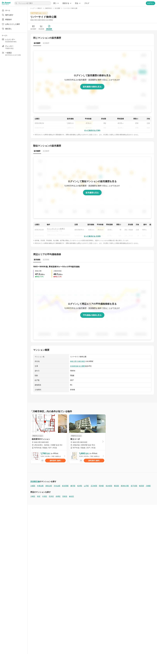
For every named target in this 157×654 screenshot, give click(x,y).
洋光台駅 (57, 486)
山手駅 (86, 486)
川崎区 (32, 496)
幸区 (38, 496)
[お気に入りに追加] (42, 460)
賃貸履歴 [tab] (46, 43)
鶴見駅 (141, 486)
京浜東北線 (74, 366)
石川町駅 (94, 486)
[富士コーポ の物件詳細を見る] (87, 457)
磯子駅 (72, 486)
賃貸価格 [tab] (46, 259)
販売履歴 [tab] (37, 43)
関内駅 (101, 486)
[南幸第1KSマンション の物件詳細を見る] (48, 457)
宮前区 (64, 496)
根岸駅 (79, 486)
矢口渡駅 (81, 366)
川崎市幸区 (81, 361)
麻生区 (71, 496)
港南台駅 (48, 486)
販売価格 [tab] (37, 259)
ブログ (86, 3)
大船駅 (32, 486)
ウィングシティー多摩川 (56, 229)
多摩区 (58, 496)
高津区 (51, 496)
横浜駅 (116, 486)
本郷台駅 (40, 486)
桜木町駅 (109, 486)
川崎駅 (148, 486)
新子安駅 (134, 486)
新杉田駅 (65, 486)
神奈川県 (73, 361)
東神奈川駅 (125, 486)
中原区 (44, 496)
